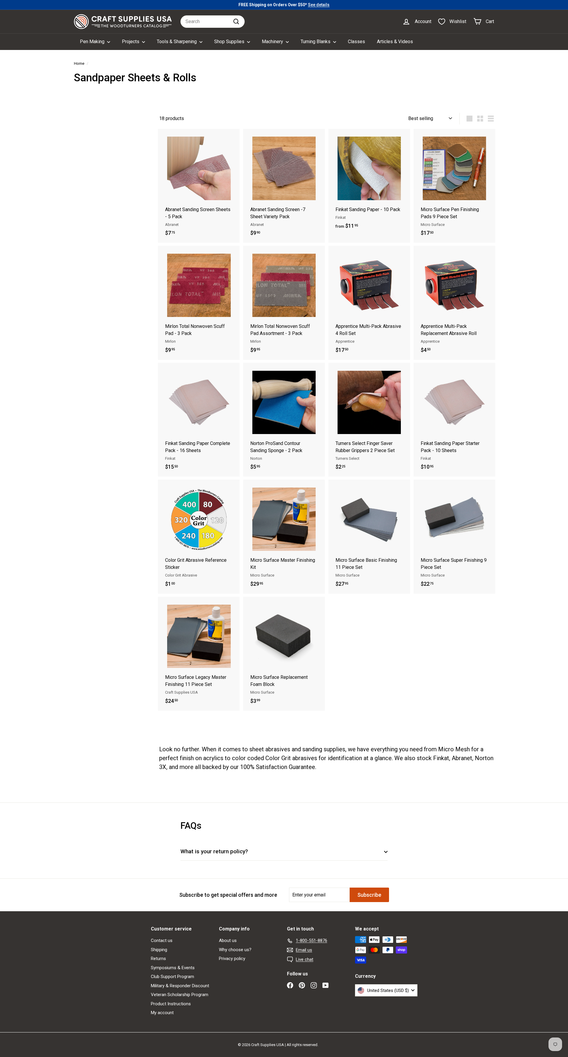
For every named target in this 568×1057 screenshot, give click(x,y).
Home (79, 63)
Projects (131, 41)
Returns (158, 958)
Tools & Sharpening (177, 41)
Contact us (161, 940)
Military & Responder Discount (180, 985)
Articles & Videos (395, 41)
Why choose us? (235, 949)
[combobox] (212, 21)
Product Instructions (171, 1003)
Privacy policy (232, 958)
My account (162, 1012)
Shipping (159, 949)
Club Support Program (172, 976)
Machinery (273, 41)
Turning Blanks (316, 41)
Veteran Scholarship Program (179, 994)
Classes (356, 41)
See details (319, 4)
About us (228, 940)
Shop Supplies (230, 41)
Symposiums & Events (173, 967)
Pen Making (93, 41)
